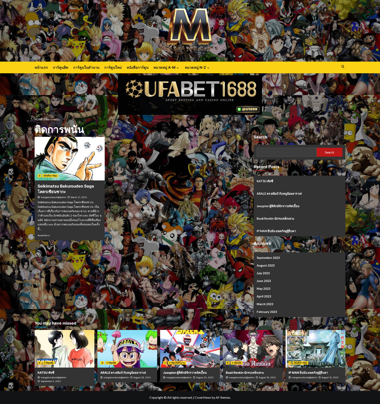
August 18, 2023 (267, 377)
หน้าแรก (41, 67)
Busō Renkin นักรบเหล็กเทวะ (275, 218)
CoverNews (203, 397)
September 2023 (268, 257)
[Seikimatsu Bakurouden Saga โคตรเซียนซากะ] (70, 158)
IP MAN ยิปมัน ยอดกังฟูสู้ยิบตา (276, 231)
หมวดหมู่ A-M (164, 67)
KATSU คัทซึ (265, 181)
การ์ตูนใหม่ (113, 67)
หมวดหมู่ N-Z (195, 67)
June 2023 (264, 281)
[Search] (342, 66)
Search (260, 137)
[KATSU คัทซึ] (64, 349)
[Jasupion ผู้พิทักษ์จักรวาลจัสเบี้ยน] (190, 349)
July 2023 (263, 273)
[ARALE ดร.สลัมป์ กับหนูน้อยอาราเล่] (127, 349)
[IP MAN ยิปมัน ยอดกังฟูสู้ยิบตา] (315, 349)
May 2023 (263, 288)
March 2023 (265, 304)
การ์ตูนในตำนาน (86, 67)
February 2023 (267, 311)
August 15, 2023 (330, 377)
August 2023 (266, 265)
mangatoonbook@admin (53, 197)
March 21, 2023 (79, 197)
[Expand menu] (177, 68)
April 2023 (264, 296)
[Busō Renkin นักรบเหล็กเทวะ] (253, 349)
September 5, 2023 (51, 381)
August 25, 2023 (204, 377)
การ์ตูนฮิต (60, 67)
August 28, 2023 (142, 377)
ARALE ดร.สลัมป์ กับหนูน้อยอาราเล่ (279, 193)
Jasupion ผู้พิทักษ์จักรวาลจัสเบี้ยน (278, 206)
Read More (44, 235)
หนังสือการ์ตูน (137, 67)
